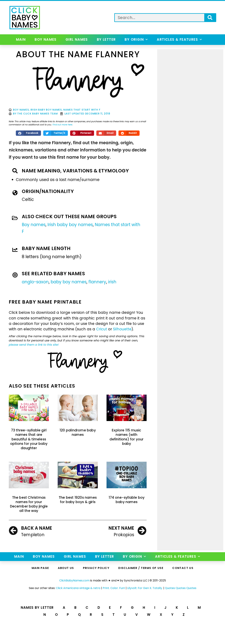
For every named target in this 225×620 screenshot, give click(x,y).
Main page (40, 568)
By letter (106, 39)
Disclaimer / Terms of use (140, 568)
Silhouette (122, 329)
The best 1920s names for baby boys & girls (78, 499)
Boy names (46, 39)
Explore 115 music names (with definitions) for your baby (126, 437)
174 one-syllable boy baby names (127, 499)
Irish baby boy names (46, 109)
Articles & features (177, 39)
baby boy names (68, 282)
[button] (28, 133)
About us (66, 568)
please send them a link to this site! (34, 345)
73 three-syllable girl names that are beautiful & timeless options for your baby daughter (28, 439)
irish (112, 282)
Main (21, 39)
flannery (97, 282)
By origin (134, 39)
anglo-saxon (35, 282)
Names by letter (37, 607)
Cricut (101, 329)
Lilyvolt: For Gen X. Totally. (145, 588)
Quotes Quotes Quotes (180, 588)
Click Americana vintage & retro (78, 588)
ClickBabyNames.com (74, 580)
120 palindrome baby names (78, 432)
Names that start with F (81, 109)
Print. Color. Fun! (114, 588)
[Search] (210, 17)
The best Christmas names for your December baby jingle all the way (29, 504)
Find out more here (62, 124)
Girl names (77, 39)
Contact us (182, 568)
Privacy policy (96, 568)
